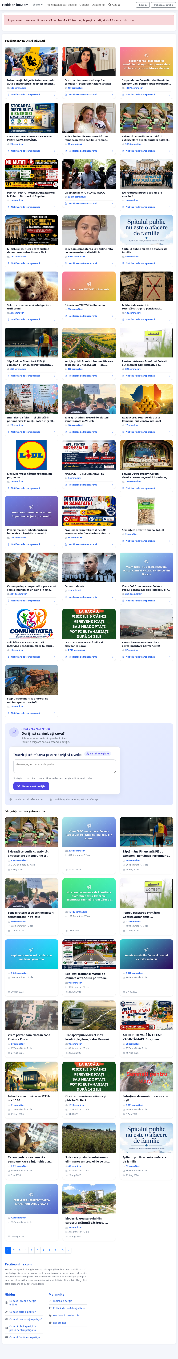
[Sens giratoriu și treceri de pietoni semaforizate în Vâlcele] (89, 410)
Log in (143, 4)
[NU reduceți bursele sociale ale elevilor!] (146, 185)
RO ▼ (39, 4)
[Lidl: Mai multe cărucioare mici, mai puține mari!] (31, 466)
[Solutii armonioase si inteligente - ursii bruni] (31, 298)
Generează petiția (34, 786)
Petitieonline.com (15, 5)
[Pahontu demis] (89, 577)
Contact (84, 4)
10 (61, 1250)
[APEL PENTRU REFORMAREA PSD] (89, 464)
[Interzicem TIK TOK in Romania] (89, 296)
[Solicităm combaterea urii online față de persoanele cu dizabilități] (89, 241)
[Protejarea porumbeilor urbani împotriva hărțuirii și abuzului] (31, 522)
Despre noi (98, 4)
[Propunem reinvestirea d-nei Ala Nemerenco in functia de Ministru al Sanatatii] (89, 522)
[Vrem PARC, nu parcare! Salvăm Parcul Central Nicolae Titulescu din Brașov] (146, 579)
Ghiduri (10, 1294)
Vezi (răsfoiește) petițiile (62, 4)
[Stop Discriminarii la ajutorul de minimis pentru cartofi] (31, 691)
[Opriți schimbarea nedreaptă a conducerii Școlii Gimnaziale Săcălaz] (89, 73)
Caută (116, 4)
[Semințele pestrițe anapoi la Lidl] (146, 520)
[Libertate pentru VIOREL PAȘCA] (89, 183)
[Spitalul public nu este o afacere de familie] (146, 241)
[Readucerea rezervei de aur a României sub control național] (146, 410)
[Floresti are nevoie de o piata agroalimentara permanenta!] (146, 635)
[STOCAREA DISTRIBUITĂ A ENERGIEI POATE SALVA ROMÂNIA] (31, 129)
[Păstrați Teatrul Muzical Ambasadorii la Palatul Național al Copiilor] (31, 185)
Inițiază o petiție (163, 4)
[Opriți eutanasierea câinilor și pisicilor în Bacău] (89, 635)
